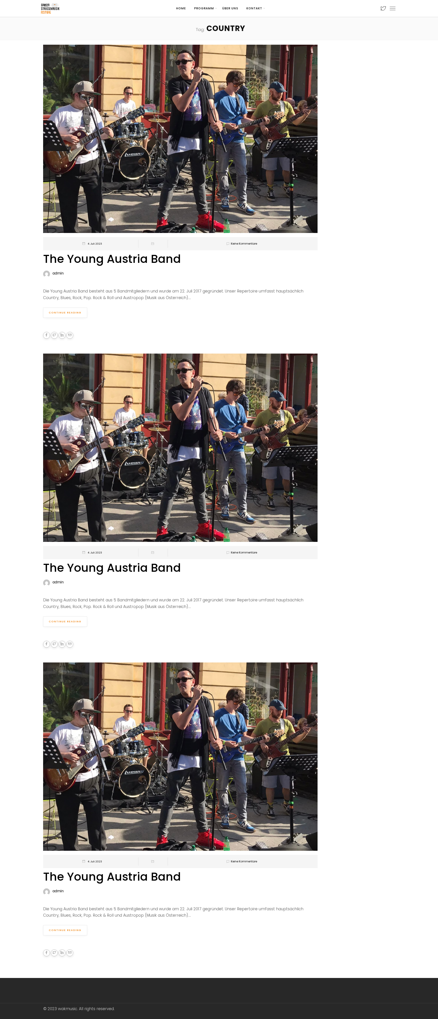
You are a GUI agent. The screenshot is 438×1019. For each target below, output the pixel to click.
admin (58, 273)
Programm (204, 8)
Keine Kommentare (244, 244)
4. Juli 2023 (95, 244)
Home (181, 8)
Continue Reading (65, 312)
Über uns (230, 8)
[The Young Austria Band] (180, 140)
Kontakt (254, 8)
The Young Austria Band (112, 259)
